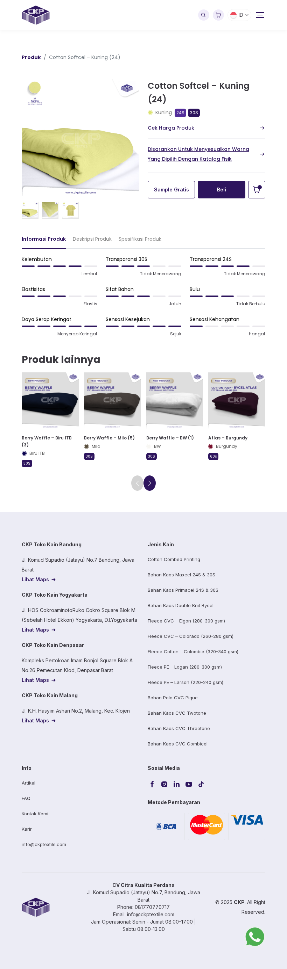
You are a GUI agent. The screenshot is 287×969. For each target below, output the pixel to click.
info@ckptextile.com (44, 844)
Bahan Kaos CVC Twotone (177, 713)
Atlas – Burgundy (227, 438)
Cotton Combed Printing (174, 559)
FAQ (26, 798)
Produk (31, 57)
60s (213, 456)
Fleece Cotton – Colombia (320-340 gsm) (193, 651)
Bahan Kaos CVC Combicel (178, 743)
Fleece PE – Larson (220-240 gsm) (185, 682)
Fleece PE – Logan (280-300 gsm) (185, 667)
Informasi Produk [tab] (44, 238)
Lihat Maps (35, 579)
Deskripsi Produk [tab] (92, 238)
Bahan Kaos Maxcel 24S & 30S (181, 574)
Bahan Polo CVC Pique (173, 697)
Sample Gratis (171, 189)
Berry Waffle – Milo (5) (109, 438)
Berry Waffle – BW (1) (170, 438)
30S (194, 112)
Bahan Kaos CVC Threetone (179, 728)
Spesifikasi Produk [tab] (140, 238)
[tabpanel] (143, 299)
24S (180, 112)
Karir (27, 829)
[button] (150, 483)
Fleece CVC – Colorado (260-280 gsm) (190, 636)
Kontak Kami (35, 813)
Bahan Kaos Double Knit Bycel (181, 605)
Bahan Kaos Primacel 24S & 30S (183, 590)
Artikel (28, 783)
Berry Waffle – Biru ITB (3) (47, 441)
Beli (221, 189)
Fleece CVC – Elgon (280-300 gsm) (186, 621)
